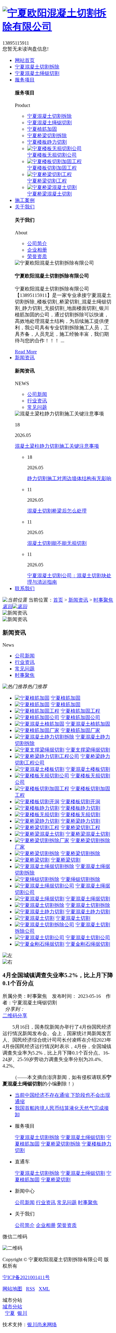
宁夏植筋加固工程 (80, 711)
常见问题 (37, 407)
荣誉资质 (37, 256)
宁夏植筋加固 (42, 129)
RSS (30, 1288)
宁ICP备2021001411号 (26, 1277)
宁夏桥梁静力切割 (80, 821)
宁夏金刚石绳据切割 (88, 944)
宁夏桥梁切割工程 (47, 180)
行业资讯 (37, 400)
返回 (7, 606)
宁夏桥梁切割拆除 (47, 135)
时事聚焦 (103, 600)
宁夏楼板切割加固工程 (52, 168)
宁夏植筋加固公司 (80, 717)
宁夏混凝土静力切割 (88, 911)
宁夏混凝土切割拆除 (37, 66)
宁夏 (10, 1313)
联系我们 (25, 588)
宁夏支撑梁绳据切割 (88, 749)
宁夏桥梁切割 (65, 859)
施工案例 (25, 200)
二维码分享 (14, 1015)
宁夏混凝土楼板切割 (88, 769)
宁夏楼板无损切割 (80, 814)
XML (44, 1288)
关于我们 (25, 206)
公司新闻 (37, 394)
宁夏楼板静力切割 (47, 142)
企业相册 (37, 250)
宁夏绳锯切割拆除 (80, 879)
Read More (26, 351)
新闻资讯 (25, 357)
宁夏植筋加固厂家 (80, 730)
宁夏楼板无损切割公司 (52, 155)
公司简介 (37, 243)
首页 (58, 600)
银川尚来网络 (42, 1324)
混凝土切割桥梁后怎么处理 (57, 510)
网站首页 (25, 60)
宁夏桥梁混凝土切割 (49, 193)
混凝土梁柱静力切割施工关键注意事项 (57, 446)
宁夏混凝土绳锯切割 (37, 73)
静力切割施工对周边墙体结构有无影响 (69, 478)
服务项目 (25, 79)
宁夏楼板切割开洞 (80, 801)
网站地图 (12, 1288)
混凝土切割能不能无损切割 (57, 543)
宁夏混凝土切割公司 (88, 937)
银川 (22, 1313)
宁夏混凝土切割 (73, 918)
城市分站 (12, 1306)
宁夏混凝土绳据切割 (88, 898)
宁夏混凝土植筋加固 (88, 723)
